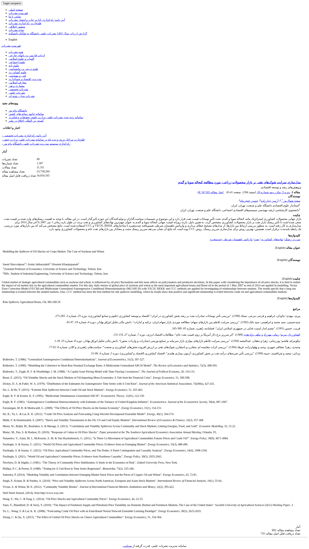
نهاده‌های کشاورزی (272, 239)
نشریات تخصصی (18, 89)
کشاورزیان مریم (290, 334)
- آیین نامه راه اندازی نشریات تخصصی (24, 135)
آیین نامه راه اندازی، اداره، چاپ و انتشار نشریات (37, 19)
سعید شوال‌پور (291, 200)
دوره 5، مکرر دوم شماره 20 (273, 192)
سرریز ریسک (292, 239)
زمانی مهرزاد (272, 334)
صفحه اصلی (16, 9)
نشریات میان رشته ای (22, 96)
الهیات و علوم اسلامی (21, 58)
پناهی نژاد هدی (252, 334)
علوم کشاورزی (18, 72)
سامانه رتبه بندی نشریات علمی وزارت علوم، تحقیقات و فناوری (46, 117)
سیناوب (127, 545)
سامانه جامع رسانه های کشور (26, 113)
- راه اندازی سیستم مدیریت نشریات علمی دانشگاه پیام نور (36, 143)
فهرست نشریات (18, 13)
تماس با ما (15, 16)
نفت (256, 239)
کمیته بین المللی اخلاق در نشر (26, 120)
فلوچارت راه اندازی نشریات (25, 23)
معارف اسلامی (17, 82)
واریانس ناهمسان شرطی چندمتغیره (231, 239)
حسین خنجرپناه (249, 200)
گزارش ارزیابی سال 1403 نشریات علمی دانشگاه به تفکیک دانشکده (48, 33)
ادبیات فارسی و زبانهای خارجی (27, 55)
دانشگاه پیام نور (18, 110)
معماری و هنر (17, 85)
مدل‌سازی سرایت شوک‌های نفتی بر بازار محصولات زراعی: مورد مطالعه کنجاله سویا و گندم (239, 182)
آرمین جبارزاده (269, 200)
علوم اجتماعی (17, 62)
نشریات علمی (17, 92)
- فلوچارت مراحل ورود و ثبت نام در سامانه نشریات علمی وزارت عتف (43, 139)
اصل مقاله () (211, 192)
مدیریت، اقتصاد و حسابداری (25, 79)
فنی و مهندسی (17, 75)
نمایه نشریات (16, 30)
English (13, 39)
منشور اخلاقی (17, 26)
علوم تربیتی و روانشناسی (23, 68)
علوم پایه (14, 65)
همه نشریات (16, 52)
